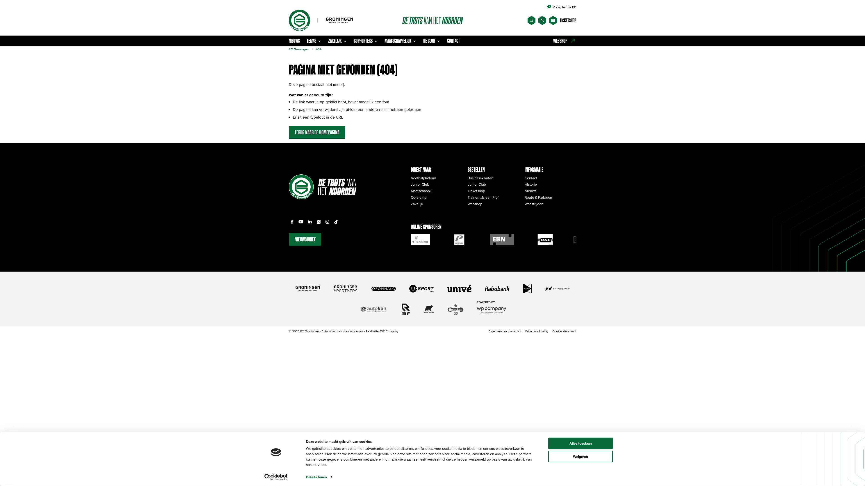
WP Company (389, 331)
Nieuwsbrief (305, 239)
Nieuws (294, 41)
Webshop (475, 203)
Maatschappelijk (398, 41)
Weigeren (580, 457)
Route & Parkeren (538, 197)
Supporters (363, 41)
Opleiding (418, 197)
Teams (311, 41)
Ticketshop (476, 190)
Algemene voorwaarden (505, 331)
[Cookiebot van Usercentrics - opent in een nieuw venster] (276, 477)
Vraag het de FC (564, 7)
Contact (453, 41)
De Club (429, 41)
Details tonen (316, 477)
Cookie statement (564, 331)
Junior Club (420, 184)
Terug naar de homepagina (317, 132)
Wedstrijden (534, 203)
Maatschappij (421, 190)
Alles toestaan (580, 443)
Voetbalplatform (423, 178)
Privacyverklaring (536, 331)
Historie (531, 184)
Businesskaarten (480, 178)
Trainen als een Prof (483, 197)
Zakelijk (335, 41)
